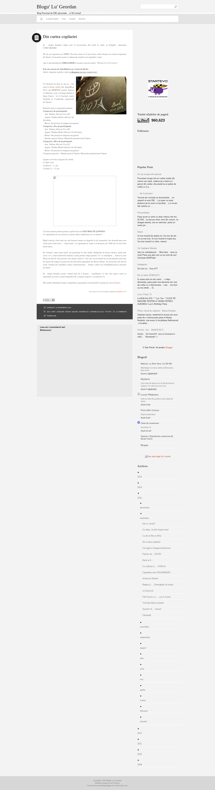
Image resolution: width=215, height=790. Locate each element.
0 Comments (121, 312)
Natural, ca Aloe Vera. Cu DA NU (156, 363)
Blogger (169, 347)
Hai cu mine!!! (150, 523)
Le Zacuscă (149, 591)
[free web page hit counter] (158, 456)
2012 (141, 733)
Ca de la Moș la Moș (153, 536)
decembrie (145, 507)
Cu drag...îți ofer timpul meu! (157, 529)
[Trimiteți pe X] (50, 300)
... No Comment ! (145, 193)
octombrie (145, 627)
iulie (143, 658)
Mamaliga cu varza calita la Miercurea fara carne (157, 369)
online (75, 312)
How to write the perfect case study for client (157, 400)
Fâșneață (148, 615)
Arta (53, 312)
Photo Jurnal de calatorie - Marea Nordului (156, 311)
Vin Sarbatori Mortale (147, 248)
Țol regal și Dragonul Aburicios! (158, 548)
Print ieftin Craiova (150, 410)
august (144, 648)
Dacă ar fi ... (149, 560)
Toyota (117, 282)
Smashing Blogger (105, 786)
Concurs (60, 312)
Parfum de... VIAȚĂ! (153, 554)
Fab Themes (115, 783)
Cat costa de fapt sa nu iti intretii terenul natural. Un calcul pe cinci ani (157, 384)
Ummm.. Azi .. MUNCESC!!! (150, 330)
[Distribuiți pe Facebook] (53, 300)
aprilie (143, 690)
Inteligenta (142, 264)
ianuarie (144, 721)
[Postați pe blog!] (47, 300)
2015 (141, 477)
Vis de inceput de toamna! (149, 174)
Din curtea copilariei (152, 542)
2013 (49, 312)
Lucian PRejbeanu (149, 395)
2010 (141, 754)
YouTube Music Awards (154, 603)
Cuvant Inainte (52, 19)
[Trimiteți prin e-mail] (44, 300)
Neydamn (145, 379)
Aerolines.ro (146, 427)
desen (68, 312)
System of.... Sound (153, 609)
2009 (141, 764)
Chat (64, 19)
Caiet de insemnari (150, 423)
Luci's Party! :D (144, 294)
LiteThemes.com (121, 786)
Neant (140, 232)
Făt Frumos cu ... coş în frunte (157, 597)
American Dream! (151, 578)
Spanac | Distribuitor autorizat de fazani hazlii (157, 437)
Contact (72, 19)
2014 (141, 487)
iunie (143, 669)
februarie (145, 711)
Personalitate (143, 212)
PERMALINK (51, 316)
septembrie (146, 637)
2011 (141, 743)
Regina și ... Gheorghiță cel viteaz (159, 584)
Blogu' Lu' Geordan (56, 6)
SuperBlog (84, 312)
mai (142, 679)
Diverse (82, 19)
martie (144, 700)
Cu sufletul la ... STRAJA (155, 566)
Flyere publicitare (148, 414)
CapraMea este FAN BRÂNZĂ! (157, 572)
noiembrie (145, 518)
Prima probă (55, 87)
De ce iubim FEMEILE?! (148, 275)
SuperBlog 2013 (121, 291)
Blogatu (144, 445)
